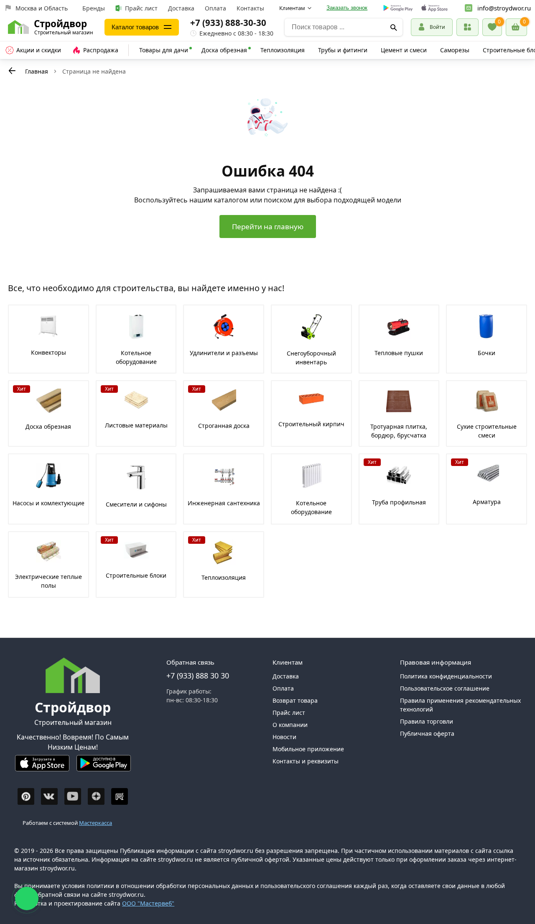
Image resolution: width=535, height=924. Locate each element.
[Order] (467, 27)
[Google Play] (103, 766)
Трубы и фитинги (342, 50)
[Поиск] (393, 27)
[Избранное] (492, 27)
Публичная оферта (427, 733)
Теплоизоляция (282, 50)
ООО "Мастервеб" (148, 903)
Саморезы (454, 50)
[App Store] (42, 766)
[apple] (434, 8)
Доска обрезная (224, 50)
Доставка (181, 8)
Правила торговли (426, 721)
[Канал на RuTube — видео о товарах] (119, 796)
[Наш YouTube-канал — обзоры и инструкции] (72, 796)
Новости (284, 737)
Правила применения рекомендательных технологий (460, 704)
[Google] (398, 8)
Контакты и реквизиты (306, 761)
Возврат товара (295, 700)
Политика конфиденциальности (446, 676)
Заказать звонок (346, 8)
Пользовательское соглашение (444, 688)
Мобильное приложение (308, 749)
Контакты (250, 8)
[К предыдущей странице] (12, 70)
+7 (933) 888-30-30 (228, 22)
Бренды (93, 8)
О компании (290, 725)
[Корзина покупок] (516, 27)
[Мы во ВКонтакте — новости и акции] (49, 796)
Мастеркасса (95, 823)
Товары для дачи (163, 50)
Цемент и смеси (404, 50)
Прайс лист (141, 8)
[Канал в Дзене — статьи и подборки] (96, 796)
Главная (36, 71)
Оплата (215, 8)
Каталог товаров (135, 27)
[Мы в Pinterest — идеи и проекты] (26, 796)
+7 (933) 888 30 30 (197, 676)
